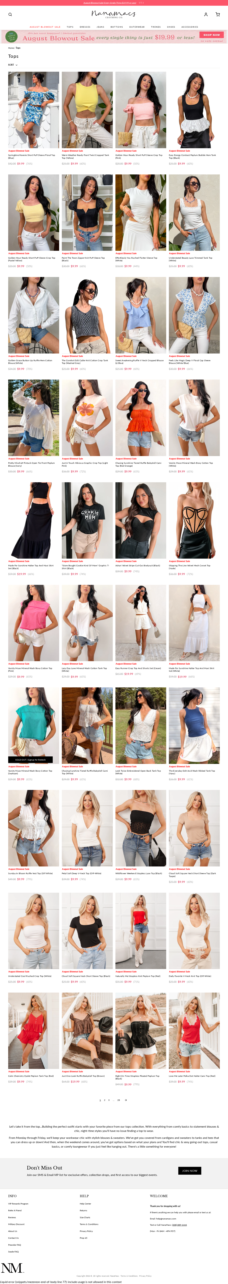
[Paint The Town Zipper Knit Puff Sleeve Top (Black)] (87, 212)
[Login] (207, 14)
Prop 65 (83, 1238)
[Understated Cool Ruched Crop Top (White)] (33, 931)
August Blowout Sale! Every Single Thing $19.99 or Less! (110, 2)
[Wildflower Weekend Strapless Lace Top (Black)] (140, 828)
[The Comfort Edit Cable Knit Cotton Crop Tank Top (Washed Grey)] (87, 315)
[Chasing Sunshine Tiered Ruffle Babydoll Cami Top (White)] (87, 725)
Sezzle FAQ (13, 1251)
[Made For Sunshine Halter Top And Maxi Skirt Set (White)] (194, 623)
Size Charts (85, 1217)
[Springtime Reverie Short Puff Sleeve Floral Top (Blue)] (33, 110)
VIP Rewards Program (18, 1203)
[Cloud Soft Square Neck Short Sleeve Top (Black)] (87, 931)
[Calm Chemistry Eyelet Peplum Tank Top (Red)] (33, 1031)
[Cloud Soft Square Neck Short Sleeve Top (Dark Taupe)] (194, 828)
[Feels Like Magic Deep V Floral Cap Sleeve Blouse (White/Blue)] (194, 315)
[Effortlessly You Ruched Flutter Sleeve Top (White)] (140, 212)
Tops (70, 27)
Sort (11, 64)
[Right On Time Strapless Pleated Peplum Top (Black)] (140, 1031)
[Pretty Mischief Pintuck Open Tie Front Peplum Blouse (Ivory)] (33, 418)
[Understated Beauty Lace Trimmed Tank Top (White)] (194, 212)
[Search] (10, 14)
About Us (12, 1231)
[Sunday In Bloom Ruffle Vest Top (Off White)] (33, 828)
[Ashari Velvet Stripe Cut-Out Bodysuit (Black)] (140, 520)
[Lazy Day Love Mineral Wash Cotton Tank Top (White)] (87, 623)
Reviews (12, 1217)
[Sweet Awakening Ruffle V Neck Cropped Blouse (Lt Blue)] (140, 315)
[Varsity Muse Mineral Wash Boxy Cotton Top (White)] (194, 418)
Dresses (85, 27)
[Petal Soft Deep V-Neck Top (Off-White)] (87, 828)
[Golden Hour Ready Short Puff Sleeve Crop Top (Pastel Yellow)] (33, 212)
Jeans (100, 27)
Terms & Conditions (89, 1224)
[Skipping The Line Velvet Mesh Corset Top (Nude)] (194, 520)
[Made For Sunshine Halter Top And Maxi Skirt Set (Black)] (33, 520)
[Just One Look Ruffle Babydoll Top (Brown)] (87, 1031)
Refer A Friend (15, 1210)
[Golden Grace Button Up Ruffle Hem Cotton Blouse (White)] (33, 315)
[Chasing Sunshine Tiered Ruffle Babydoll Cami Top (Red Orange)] (140, 418)
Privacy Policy (86, 1231)
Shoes (171, 27)
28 (118, 1100)
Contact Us (13, 1238)
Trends (156, 27)
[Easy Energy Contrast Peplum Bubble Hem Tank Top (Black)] (194, 110)
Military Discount (16, 1224)
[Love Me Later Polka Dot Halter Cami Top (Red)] (194, 1031)
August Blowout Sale (45, 27)
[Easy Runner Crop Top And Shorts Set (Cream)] (140, 623)
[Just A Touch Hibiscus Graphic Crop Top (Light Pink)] (87, 418)
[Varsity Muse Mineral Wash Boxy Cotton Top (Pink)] (33, 623)
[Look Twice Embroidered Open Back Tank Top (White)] (140, 725)
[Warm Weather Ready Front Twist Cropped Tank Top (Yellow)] (87, 110)
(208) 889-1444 (179, 1225)
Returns (83, 1210)
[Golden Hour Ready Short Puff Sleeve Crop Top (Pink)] (140, 110)
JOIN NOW (189, 1170)
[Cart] (216, 14)
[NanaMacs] (114, 14)
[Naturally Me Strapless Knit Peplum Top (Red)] (140, 931)
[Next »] (126, 1100)
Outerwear (137, 27)
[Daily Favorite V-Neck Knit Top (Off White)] (194, 931)
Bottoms (117, 27)
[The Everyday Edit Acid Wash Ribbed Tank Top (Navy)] (194, 725)
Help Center (85, 1203)
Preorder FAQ (14, 1245)
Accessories (190, 27)
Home (11, 48)
